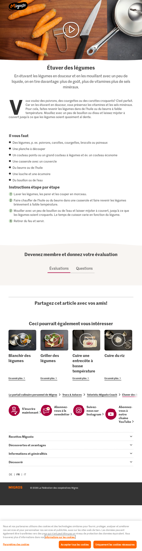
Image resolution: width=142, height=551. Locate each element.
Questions (84, 268)
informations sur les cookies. (60, 537)
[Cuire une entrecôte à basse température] (86, 355)
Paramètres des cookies (16, 544)
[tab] (71, 436)
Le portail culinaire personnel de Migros (33, 394)
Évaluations (59, 268)
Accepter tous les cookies (75, 544)
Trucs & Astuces (72, 394)
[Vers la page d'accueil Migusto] (18, 4)
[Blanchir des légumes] (22, 355)
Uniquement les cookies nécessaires (115, 544)
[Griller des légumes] (54, 355)
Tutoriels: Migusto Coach (102, 394)
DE (10, 474)
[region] (71, 536)
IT (25, 474)
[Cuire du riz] (118, 355)
